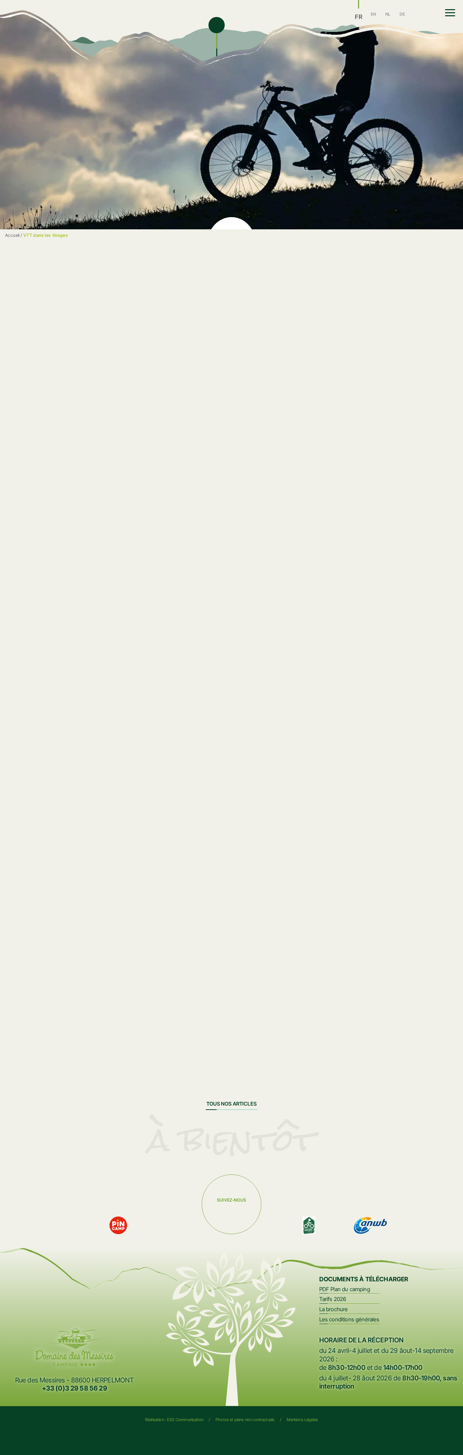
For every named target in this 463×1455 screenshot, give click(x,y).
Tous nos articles (231, 1103)
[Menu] (450, 13)
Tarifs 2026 (332, 1299)
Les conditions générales (349, 1319)
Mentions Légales (302, 1419)
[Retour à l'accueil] (113, 19)
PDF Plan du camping (344, 1289)
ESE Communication (185, 1419)
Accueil (12, 235)
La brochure (333, 1309)
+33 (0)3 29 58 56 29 (74, 1388)
